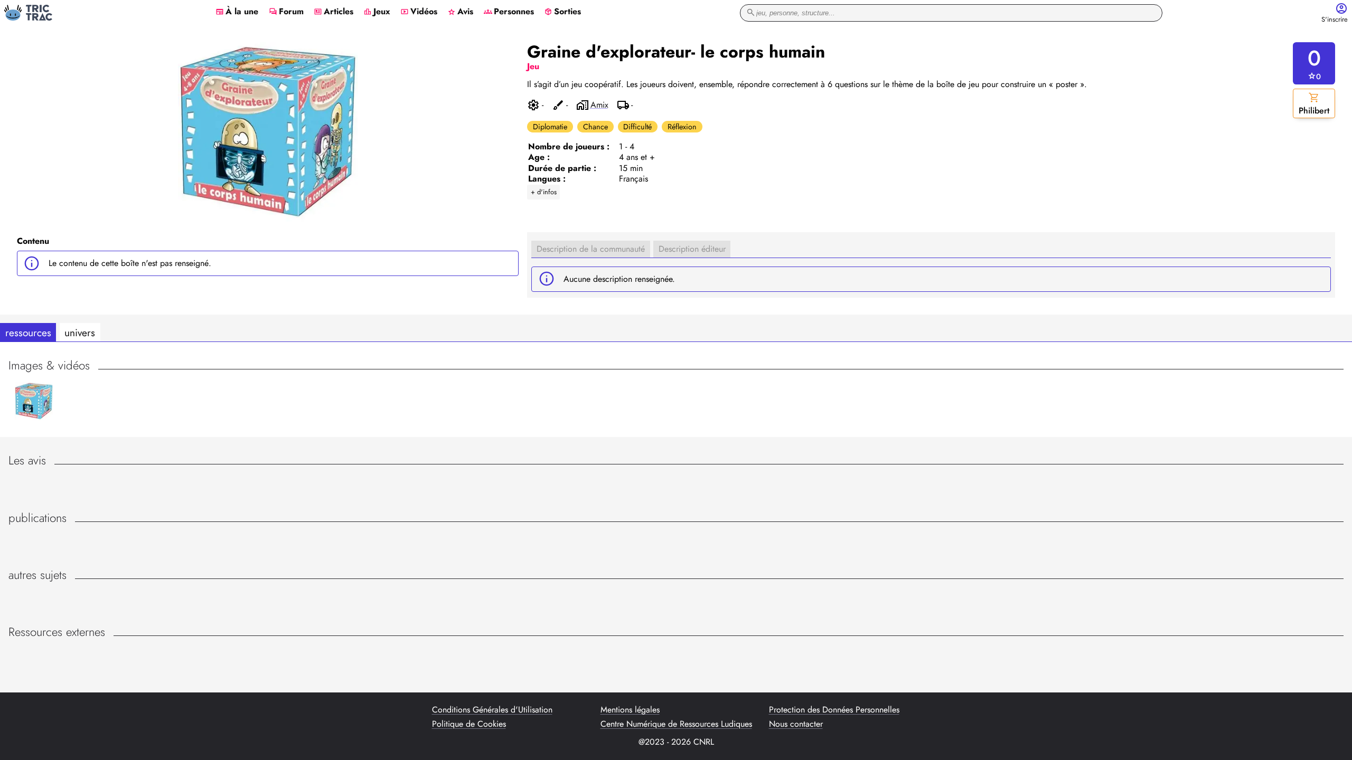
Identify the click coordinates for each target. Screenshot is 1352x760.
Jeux (376, 12)
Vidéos (418, 12)
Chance (595, 126)
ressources (28, 332)
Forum (286, 12)
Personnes (509, 12)
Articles (333, 12)
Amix (599, 105)
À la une (236, 12)
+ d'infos (544, 192)
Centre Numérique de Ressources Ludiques (676, 724)
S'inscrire (1334, 20)
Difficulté (637, 126)
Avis (460, 12)
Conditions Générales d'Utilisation (492, 710)
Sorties (562, 12)
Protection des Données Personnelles (834, 710)
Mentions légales (630, 710)
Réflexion (682, 126)
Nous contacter (796, 724)
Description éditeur (692, 249)
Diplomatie (550, 126)
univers (79, 332)
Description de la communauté (591, 249)
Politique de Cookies (469, 724)
